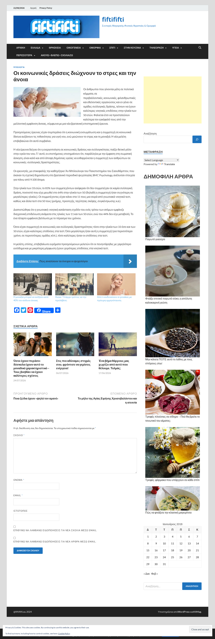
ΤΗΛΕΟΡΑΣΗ (156, 47)
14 (197, 543)
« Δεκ (147, 573)
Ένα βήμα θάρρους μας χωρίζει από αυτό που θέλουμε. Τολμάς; (114, 364)
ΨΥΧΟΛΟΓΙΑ (19, 67)
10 (164, 543)
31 (164, 564)
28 (197, 557)
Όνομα (18, 480)
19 (180, 550)
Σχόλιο (19, 435)
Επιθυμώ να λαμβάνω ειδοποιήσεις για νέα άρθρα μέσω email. (54, 541)
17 (164, 550)
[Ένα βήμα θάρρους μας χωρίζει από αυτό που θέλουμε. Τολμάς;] (118, 345)
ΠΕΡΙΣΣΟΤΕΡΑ (24, 55)
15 (147, 550)
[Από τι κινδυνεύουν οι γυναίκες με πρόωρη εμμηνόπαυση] (116, 284)
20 (189, 550)
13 (189, 543)
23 (156, 557)
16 (156, 550)
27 (189, 557)
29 (147, 564)
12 (180, 543)
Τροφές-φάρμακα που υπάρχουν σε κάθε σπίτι (172, 479)
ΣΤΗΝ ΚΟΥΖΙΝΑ (132, 47)
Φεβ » (154, 573)
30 (156, 564)
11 (172, 543)
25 (172, 557)
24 (164, 557)
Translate (169, 164)
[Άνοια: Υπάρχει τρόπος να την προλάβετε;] (74, 284)
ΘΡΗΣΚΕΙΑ (55, 47)
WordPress (184, 611)
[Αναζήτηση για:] (173, 586)
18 (172, 550)
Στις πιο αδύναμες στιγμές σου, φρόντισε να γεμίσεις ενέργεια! (73, 364)
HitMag (197, 611)
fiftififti (113, 19)
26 (180, 557)
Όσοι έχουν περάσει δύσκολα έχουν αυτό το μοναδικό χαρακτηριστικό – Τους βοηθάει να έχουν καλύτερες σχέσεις (31, 368)
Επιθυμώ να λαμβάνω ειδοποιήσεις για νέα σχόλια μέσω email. (55, 530)
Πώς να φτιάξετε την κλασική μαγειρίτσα (168, 512)
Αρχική (33, 8)
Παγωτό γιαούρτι (155, 239)
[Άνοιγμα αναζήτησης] (199, 48)
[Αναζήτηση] (197, 139)
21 (197, 550)
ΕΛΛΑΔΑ (35, 47)
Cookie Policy (64, 633)
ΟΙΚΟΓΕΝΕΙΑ (74, 47)
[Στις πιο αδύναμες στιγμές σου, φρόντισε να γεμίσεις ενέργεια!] (75, 345)
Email (18, 495)
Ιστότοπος (20, 510)
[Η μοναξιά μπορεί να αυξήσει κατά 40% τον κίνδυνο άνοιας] (32, 284)
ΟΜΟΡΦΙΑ (95, 47)
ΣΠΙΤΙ (112, 47)
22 (147, 557)
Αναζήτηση (150, 133)
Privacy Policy (45, 8)
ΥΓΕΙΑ (175, 47)
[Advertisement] (173, 99)
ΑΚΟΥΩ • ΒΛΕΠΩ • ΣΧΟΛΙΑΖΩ (57, 55)
